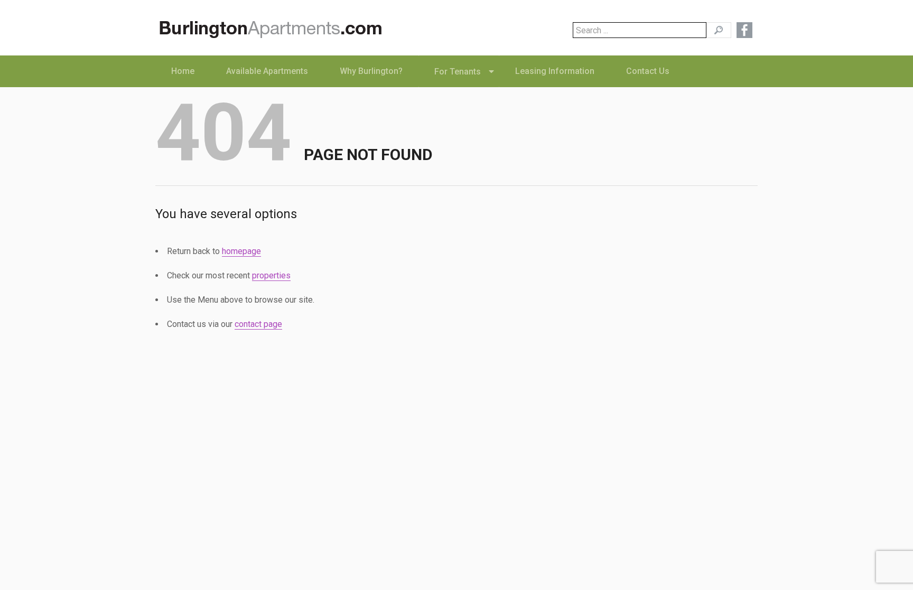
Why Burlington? (371, 71)
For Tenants (457, 72)
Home (182, 71)
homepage (241, 251)
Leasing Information (554, 71)
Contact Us (647, 71)
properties (271, 275)
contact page (258, 324)
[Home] (274, 31)
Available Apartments (267, 71)
